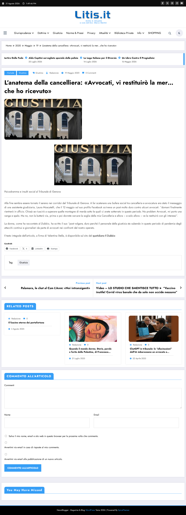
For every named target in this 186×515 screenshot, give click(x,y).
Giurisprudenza (22, 33)
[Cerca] (170, 33)
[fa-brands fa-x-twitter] (167, 3)
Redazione (54, 72)
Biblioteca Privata (124, 33)
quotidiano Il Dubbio (104, 236)
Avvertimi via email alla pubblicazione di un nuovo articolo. (33, 459)
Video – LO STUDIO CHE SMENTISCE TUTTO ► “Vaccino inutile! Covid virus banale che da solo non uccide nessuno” (136, 290)
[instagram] (177, 3)
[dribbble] (172, 3)
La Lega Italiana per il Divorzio (95, 58)
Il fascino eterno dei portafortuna (26, 322)
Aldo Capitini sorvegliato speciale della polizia (48, 58)
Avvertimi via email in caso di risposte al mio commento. (31, 447)
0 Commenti (91, 72)
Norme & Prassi (75, 33)
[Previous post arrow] (5, 288)
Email (96, 414)
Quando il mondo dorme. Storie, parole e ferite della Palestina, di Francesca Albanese (90, 350)
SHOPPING (154, 33)
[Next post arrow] (181, 288)
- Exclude (10, 72)
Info (139, 33)
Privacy (91, 33)
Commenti (9, 385)
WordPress (90, 510)
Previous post (83, 283)
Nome (7, 414)
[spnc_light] (179, 33)
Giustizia (57, 33)
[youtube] (182, 3)
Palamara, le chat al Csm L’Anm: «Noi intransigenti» (55, 288)
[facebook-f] (162, 3)
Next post (101, 283)
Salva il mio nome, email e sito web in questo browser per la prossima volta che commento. (53, 436)
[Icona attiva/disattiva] (5, 33)
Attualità (103, 33)
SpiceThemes (123, 510)
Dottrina (42, 33)
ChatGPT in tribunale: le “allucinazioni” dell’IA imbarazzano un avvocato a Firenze (151, 350)
